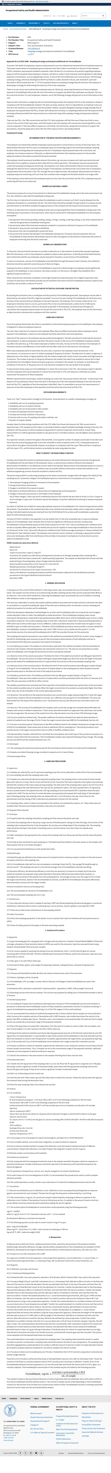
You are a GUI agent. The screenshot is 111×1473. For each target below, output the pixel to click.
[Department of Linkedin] (41, 1453)
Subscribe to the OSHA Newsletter (65, 1434)
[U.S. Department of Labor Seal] (9, 1410)
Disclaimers (86, 1417)
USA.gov (33, 1425)
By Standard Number (18, 29)
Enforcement (33, 23)
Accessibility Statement (91, 1424)
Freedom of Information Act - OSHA (67, 1424)
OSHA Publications (63, 1439)
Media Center (47, 1398)
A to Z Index (61, 16)
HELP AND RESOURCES (60, 23)
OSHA (9, 23)
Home (5, 29)
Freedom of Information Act (93, 1413)
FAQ (54, 16)
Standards (20, 23)
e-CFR (30, 54)
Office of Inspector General (66, 1443)
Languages (73, 16)
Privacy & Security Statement (93, 1428)
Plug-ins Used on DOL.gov (92, 1421)
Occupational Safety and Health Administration (27, 10)
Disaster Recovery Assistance (41, 1417)
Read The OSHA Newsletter (67, 1429)
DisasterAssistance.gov (39, 1421)
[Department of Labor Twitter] (25, 1453)
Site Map (85, 1436)
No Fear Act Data (36, 1429)
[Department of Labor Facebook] (20, 1453)
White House (35, 1413)
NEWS (74, 23)
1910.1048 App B (34, 48)
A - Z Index (60, 1420)
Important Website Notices (92, 1432)
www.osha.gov (8, 1440)
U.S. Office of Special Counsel (41, 1432)
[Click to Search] (103, 15)
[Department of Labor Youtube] (36, 1453)
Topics (45, 23)
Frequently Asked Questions (67, 1416)
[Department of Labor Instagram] (31, 1453)
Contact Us (47, 16)
